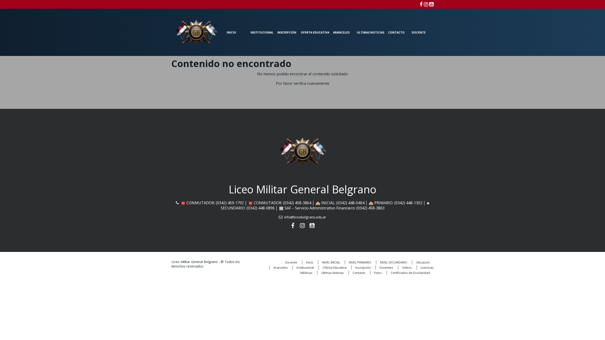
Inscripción (286, 32)
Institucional (262, 32)
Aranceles (341, 32)
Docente (419, 32)
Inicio (231, 32)
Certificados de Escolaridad (410, 273)
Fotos (378, 273)
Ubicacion (423, 262)
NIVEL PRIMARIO (360, 262)
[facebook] (421, 4)
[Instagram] (426, 4)
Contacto (396, 32)
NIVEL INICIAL (331, 262)
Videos (407, 267)
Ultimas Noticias (370, 32)
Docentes (386, 267)
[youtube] (431, 4)
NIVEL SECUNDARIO (393, 262)
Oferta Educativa (315, 32)
